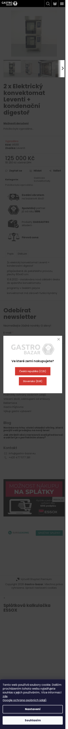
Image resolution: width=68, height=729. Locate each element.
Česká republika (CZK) (32, 371)
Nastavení (33, 709)
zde (5, 696)
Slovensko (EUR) (32, 381)
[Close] (58, 339)
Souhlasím (33, 720)
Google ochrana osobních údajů (24, 700)
